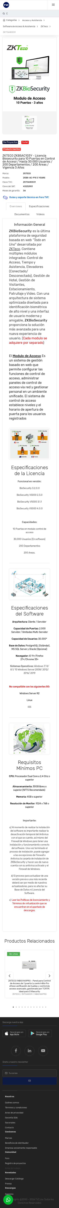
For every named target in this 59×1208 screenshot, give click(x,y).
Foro (7, 1158)
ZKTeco (44, 26)
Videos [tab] (40, 214)
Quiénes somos (12, 1103)
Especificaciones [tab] (39, 206)
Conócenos (10, 1132)
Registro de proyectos (15, 1163)
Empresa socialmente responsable (21, 1148)
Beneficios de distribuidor (17, 1143)
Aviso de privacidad (14, 1113)
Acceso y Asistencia (32, 20)
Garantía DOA (11, 1118)
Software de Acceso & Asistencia (19, 26)
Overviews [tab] (16, 206)
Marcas (8, 1138)
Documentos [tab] (22, 214)
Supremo (9, 1194)
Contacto (9, 1127)
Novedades (10, 1172)
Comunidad (10, 1152)
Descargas (10, 1188)
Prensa (8, 1184)
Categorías (11, 20)
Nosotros (9, 1096)
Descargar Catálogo (14, 1179)
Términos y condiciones (16, 1107)
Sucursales (10, 1123)
